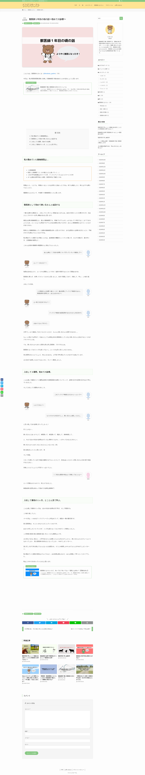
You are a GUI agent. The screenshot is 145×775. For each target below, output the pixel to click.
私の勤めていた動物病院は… (40, 136)
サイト (26, 744)
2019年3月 (102, 236)
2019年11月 (102, 208)
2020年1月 (102, 201)
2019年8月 (102, 219)
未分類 (102, 92)
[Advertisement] (57, 112)
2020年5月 (102, 191)
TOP (62, 769)
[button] (28, 622)
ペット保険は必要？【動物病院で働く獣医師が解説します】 (109, 141)
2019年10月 (102, 212)
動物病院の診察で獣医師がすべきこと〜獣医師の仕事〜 (109, 133)
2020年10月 (102, 173)
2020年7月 (102, 184)
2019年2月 (102, 240)
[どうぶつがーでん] (31, 5)
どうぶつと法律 (104, 69)
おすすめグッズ (104, 65)
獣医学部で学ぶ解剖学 (104, 137)
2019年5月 (102, 229)
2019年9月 (102, 215)
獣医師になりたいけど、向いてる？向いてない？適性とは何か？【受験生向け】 (64, 570)
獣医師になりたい (28, 23)
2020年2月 (102, 198)
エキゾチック (104, 72)
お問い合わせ (68, 769)
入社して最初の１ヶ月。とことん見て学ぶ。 (45, 144)
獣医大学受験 (104, 112)
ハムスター (103, 82)
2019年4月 (102, 233)
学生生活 (103, 105)
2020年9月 (102, 177)
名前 (26, 731)
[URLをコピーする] (87, 622)
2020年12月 (102, 166)
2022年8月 (102, 163)
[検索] (122, 1)
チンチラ (103, 79)
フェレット (103, 88)
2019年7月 (102, 222)
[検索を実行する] (121, 18)
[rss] (119, 1)
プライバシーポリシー (78, 769)
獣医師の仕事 (36, 23)
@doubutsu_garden (49, 73)
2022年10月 (102, 159)
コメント (27, 709)
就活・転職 (103, 109)
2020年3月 (102, 194)
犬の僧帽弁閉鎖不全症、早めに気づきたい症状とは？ (109, 147)
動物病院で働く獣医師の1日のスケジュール (53, 87)
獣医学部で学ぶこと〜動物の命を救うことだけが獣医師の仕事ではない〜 (109, 128)
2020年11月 (102, 170)
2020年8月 (102, 180)
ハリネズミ (103, 85)
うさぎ (102, 75)
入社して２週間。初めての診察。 (42, 141)
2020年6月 (102, 187)
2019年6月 (102, 226)
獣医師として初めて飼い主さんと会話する (44, 138)
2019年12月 (102, 205)
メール (27, 738)
